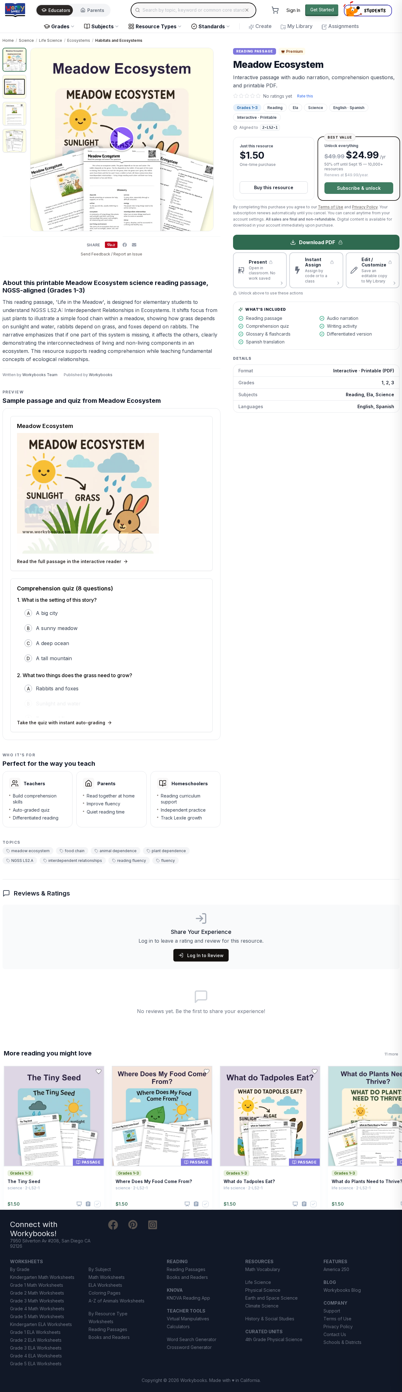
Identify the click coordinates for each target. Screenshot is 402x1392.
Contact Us (334, 1334)
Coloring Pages (105, 1293)
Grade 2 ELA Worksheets (36, 1340)
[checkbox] (97, 1204)
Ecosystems (78, 40)
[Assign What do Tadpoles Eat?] (304, 1204)
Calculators (178, 1326)
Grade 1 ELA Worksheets (35, 1332)
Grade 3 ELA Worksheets (36, 1348)
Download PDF (317, 242)
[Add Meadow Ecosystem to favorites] (210, 58)
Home (8, 40)
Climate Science (262, 1305)
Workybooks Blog (342, 1290)
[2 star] (241, 95)
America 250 (336, 1269)
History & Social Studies (269, 1318)
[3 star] (246, 95)
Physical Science (262, 1290)
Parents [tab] (95, 10)
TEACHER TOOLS (186, 1310)
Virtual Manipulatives (188, 1318)
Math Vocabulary (262, 1269)
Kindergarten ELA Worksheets (41, 1324)
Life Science (50, 40)
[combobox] (193, 10)
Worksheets (101, 1321)
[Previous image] (38, 139)
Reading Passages (108, 1329)
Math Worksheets (107, 1277)
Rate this (305, 96)
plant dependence (169, 850)
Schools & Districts (342, 1342)
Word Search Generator (191, 1339)
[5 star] (258, 95)
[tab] (14, 60)
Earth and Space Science (271, 1298)
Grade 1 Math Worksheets (36, 1285)
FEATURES (335, 1261)
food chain (74, 850)
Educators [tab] (59, 10)
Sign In (293, 10)
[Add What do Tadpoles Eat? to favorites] (315, 1071)
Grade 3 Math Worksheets (37, 1300)
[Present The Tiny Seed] (79, 1204)
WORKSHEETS (26, 1261)
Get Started (322, 9)
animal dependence (118, 850)
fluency (168, 860)
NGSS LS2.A (22, 860)
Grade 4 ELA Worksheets (36, 1355)
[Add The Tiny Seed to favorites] (99, 1071)
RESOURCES (259, 1261)
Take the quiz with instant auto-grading (61, 722)
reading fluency (131, 860)
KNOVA (175, 1290)
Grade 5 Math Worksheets (37, 1316)
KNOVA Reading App (188, 1298)
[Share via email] (134, 245)
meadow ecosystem (30, 850)
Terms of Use (330, 207)
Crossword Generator (189, 1347)
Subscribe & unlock (359, 188)
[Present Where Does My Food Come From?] (187, 1204)
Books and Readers (109, 1337)
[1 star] (235, 95)
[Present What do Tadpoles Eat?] (295, 1204)
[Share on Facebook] (124, 245)
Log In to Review (205, 955)
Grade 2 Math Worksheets (37, 1293)
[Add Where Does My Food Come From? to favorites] (207, 1071)
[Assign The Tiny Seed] (88, 1204)
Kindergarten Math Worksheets (42, 1277)
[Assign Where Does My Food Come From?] (196, 1204)
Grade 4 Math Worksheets (37, 1308)
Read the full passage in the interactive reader (69, 561)
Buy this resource (273, 187)
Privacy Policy (365, 207)
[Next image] (205, 139)
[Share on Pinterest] (111, 245)
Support (331, 1310)
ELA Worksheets (105, 1285)
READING (177, 1261)
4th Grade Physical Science (273, 1339)
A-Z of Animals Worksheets (116, 1300)
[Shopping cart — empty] (275, 10)
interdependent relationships (75, 860)
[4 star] (252, 95)
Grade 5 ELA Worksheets (36, 1363)
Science (26, 40)
